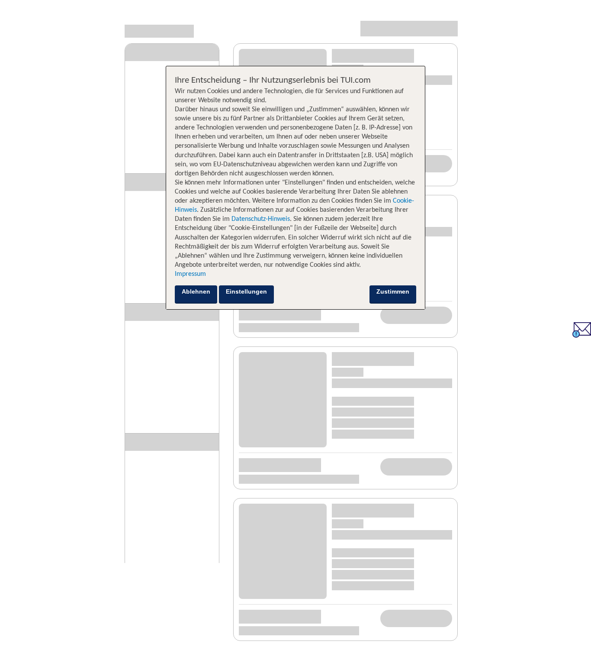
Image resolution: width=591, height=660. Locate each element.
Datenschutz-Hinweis (260, 219)
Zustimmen (392, 291)
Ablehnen (196, 291)
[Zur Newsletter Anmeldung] (581, 335)
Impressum (190, 274)
